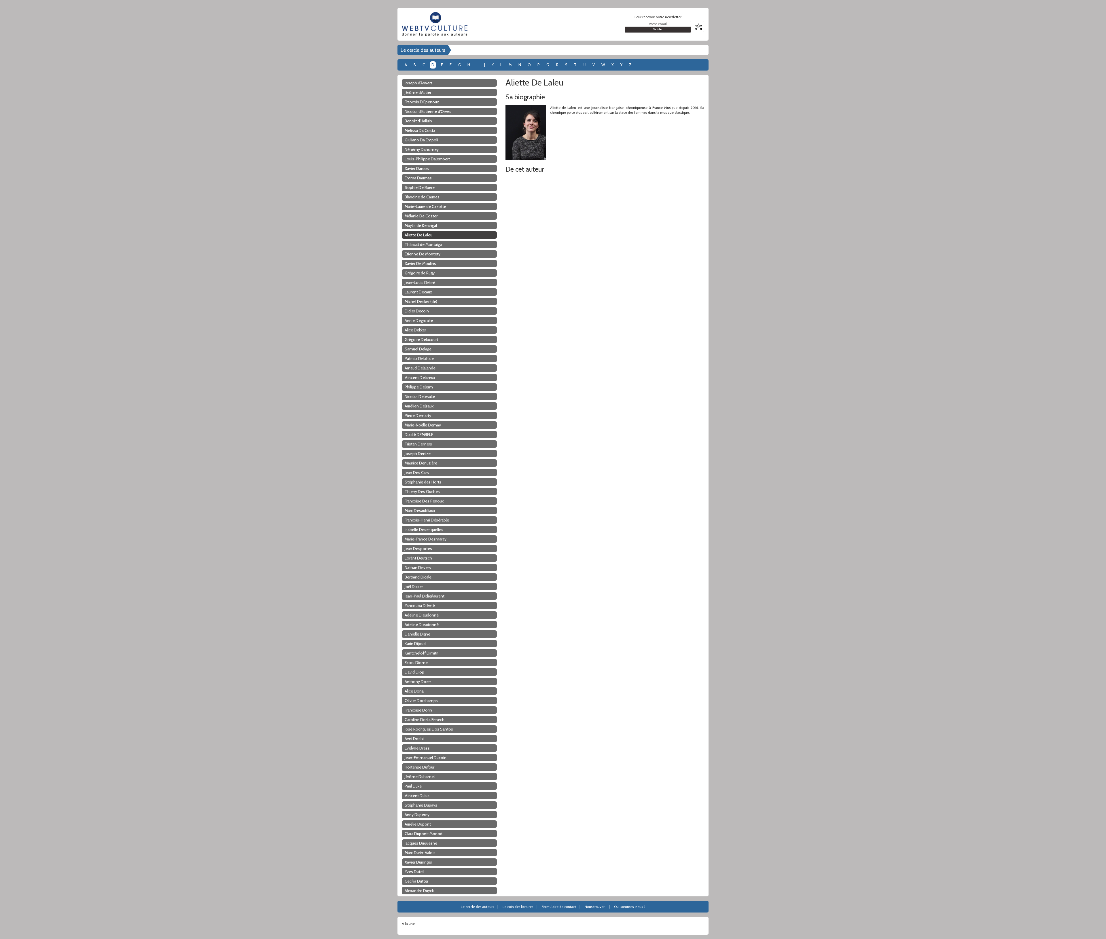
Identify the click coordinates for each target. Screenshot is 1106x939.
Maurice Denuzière (421, 463)
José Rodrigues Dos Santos (429, 729)
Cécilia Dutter (416, 881)
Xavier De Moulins (420, 263)
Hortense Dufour (419, 767)
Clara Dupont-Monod (423, 833)
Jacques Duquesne (421, 843)
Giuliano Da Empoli (421, 140)
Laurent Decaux (418, 292)
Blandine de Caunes (422, 197)
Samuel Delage (418, 349)
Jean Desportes (418, 548)
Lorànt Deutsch (418, 558)
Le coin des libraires (518, 906)
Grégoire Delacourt (421, 339)
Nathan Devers (418, 567)
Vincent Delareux (420, 377)
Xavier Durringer (418, 862)
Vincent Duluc (417, 795)
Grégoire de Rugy (420, 273)
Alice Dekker (415, 330)
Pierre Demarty (418, 415)
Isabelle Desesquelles (424, 529)
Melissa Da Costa (420, 130)
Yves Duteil (414, 871)
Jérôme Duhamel (420, 776)
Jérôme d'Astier (418, 92)
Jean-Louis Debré (420, 282)
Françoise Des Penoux (424, 501)
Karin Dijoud (415, 643)
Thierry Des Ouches (422, 491)
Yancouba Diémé (420, 605)
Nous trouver (595, 906)
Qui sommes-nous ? (629, 906)
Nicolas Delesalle (420, 396)
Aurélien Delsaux (419, 406)
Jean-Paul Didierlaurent (424, 596)
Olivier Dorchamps (421, 700)
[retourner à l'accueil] (436, 24)
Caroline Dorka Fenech (424, 719)
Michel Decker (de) (421, 301)
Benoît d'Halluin (418, 121)
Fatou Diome (416, 662)
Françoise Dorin (418, 710)
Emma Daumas (418, 178)
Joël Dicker (414, 586)
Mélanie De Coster (421, 216)
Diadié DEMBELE (419, 434)
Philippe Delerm (419, 387)
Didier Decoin (417, 311)
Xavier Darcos (417, 168)
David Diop (414, 672)
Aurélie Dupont (418, 824)
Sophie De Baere (420, 187)
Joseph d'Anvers (419, 83)
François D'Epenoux (422, 102)
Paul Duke (413, 786)
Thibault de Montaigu (423, 244)
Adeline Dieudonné (422, 615)
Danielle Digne (417, 634)
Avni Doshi (414, 738)
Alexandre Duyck (419, 890)
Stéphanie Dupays (421, 805)
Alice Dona (414, 691)
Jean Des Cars (417, 472)
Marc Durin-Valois (420, 852)
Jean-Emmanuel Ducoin (425, 757)
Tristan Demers (418, 444)
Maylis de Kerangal (421, 225)
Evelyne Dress (417, 748)
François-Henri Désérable (427, 520)
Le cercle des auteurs (423, 50)
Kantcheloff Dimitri (421, 653)
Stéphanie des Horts (423, 482)
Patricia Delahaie (419, 358)
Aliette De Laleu (418, 235)
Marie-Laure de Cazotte (425, 206)
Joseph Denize (418, 453)
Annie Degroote (419, 320)
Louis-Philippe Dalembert (427, 159)
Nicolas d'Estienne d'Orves (428, 111)
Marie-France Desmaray (425, 539)
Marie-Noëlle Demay (423, 425)
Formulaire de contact (559, 906)
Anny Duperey (417, 814)
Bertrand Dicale (418, 577)
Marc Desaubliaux (420, 510)
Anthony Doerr (418, 681)
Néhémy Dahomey (422, 149)
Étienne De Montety (422, 254)
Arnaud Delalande (420, 368)
